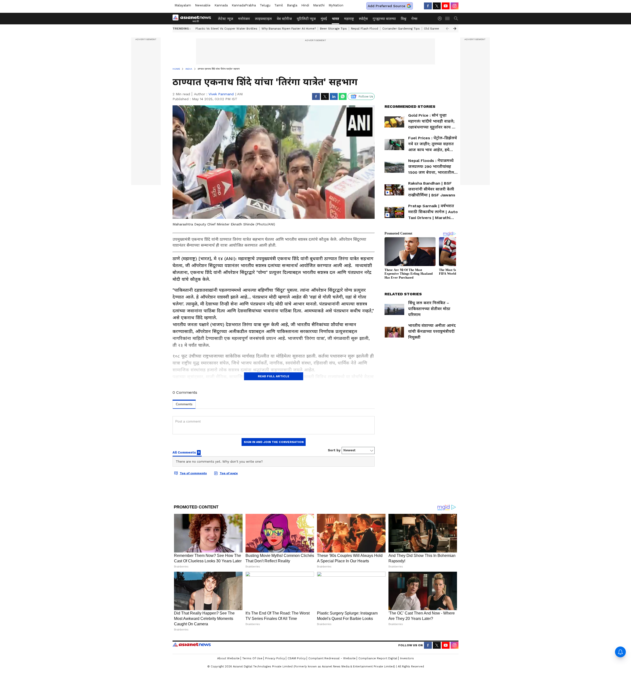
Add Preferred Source (386, 6)
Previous (447, 28)
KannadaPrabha (244, 5)
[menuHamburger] (447, 18)
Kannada (221, 5)
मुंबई (324, 19)
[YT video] (446, 5)
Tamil (278, 5)
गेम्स (414, 19)
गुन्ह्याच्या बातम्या (384, 19)
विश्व (403, 19)
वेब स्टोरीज (284, 19)
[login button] (441, 18)
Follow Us (366, 96)
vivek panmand (221, 94)
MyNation (336, 5)
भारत (335, 19)
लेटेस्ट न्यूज (225, 19)
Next (454, 28)
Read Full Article (273, 376)
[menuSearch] (456, 18)
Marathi (319, 5)
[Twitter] (437, 5)
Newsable (202, 5)
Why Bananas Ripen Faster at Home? (289, 28)
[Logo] (193, 18)
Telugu (265, 5)
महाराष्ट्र (349, 19)
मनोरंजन (244, 19)
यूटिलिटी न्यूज (306, 19)
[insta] (454, 5)
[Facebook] (428, 5)
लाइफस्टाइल (263, 19)
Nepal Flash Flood (364, 28)
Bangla (292, 5)
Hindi (305, 5)
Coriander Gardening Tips (401, 28)
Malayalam (183, 5)
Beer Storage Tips (333, 28)
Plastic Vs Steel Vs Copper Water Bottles (226, 28)
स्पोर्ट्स (363, 19)
